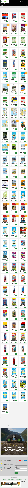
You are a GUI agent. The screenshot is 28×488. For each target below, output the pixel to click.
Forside (7, 456)
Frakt (3, 479)
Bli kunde (10, 456)
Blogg (20, 479)
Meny (2, 5)
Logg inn (17, 456)
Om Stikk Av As (13, 456)
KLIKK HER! (2, 426)
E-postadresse (16, 467)
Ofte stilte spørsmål (23, 479)
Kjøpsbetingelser (6, 479)
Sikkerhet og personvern (12, 479)
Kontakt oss (20, 456)
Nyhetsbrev (17, 479)
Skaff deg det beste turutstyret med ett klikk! (10, 485)
